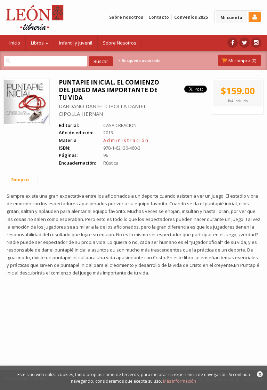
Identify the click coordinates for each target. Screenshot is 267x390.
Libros (38, 43)
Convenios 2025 (191, 17)
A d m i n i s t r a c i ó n (125, 140)
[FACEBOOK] (232, 43)
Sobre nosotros (126, 17)
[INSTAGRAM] (256, 43)
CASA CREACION (120, 125)
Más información (179, 381)
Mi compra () (241, 60)
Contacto (158, 17)
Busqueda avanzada (140, 60)
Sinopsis (20, 180)
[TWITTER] (244, 43)
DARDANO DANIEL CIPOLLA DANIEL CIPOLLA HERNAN (102, 110)
